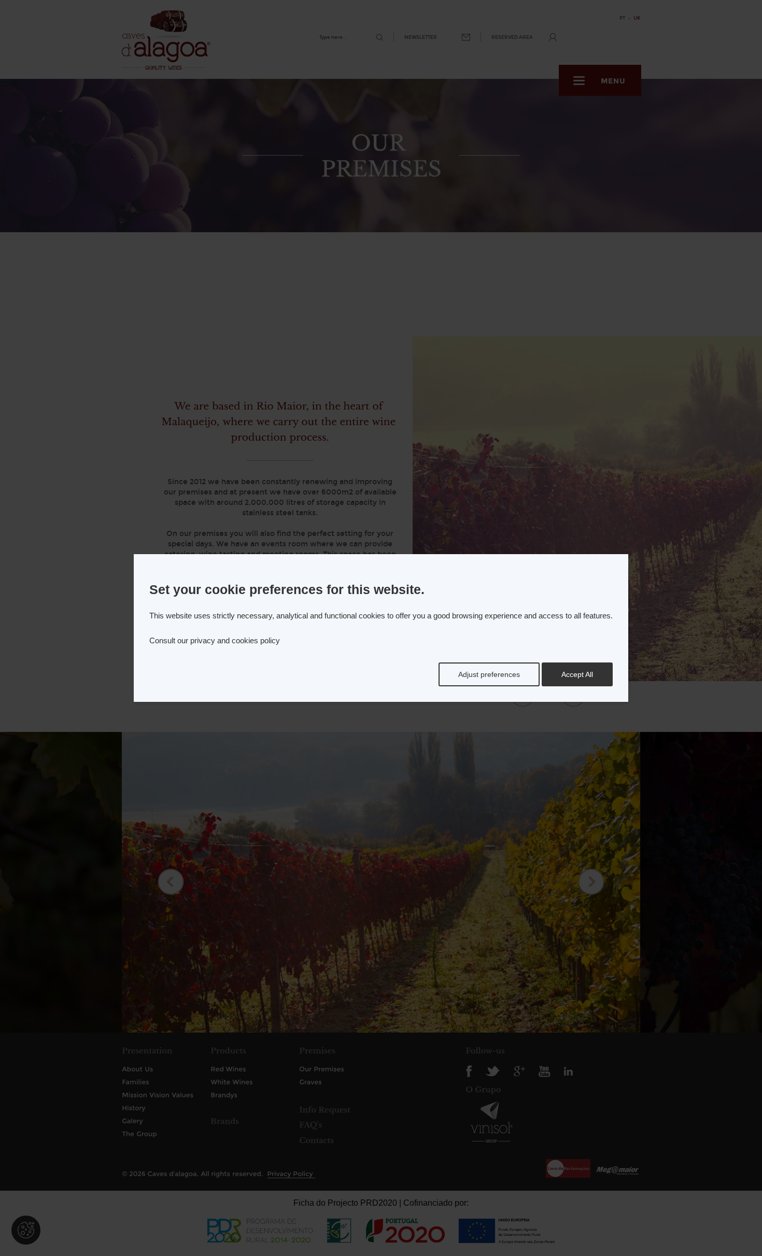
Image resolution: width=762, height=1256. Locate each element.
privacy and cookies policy (235, 640)
